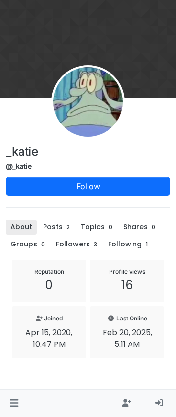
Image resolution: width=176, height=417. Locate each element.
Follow (88, 186)
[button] (14, 403)
